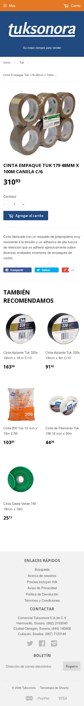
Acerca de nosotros (42, 575)
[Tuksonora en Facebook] (42, 644)
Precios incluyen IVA (42, 581)
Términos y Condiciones (42, 600)
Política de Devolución (42, 594)
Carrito (75, 5)
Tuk (21, 62)
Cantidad (9, 196)
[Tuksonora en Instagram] (54, 644)
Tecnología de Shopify (54, 687)
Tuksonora (29, 687)
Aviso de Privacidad (42, 587)
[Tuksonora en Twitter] (30, 644)
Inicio (6, 62)
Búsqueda (42, 569)
